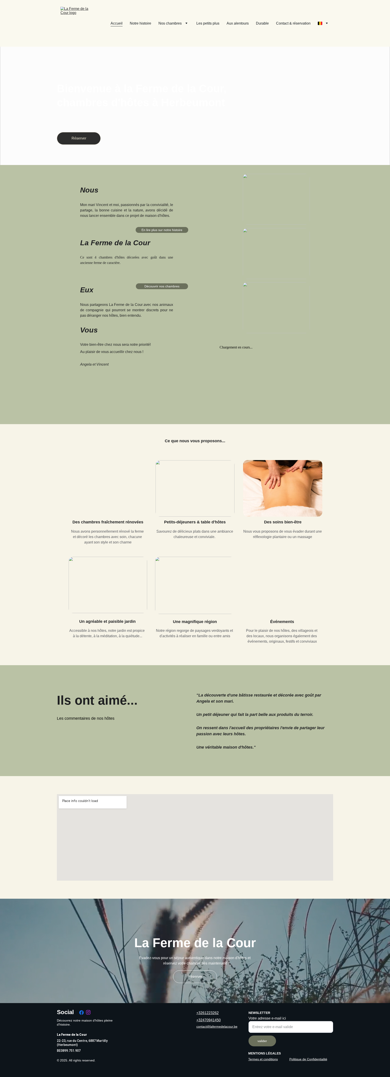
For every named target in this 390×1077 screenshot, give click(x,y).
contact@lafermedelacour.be (216, 1026)
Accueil (117, 23)
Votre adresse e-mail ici (267, 1018)
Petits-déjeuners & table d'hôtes (195, 522)
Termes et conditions (263, 1059)
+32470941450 (208, 1020)
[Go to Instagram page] (88, 1012)
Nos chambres (170, 23)
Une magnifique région (195, 621)
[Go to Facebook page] (81, 1012)
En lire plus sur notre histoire (162, 230)
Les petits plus (207, 23)
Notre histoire (140, 23)
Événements (282, 621)
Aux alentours (238, 23)
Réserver (79, 138)
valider (262, 1041)
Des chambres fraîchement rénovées (107, 522)
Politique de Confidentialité (308, 1059)
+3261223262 (207, 1013)
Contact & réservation (293, 23)
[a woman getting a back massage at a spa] (282, 488)
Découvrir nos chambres (161, 286)
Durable (262, 23)
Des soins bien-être (283, 522)
